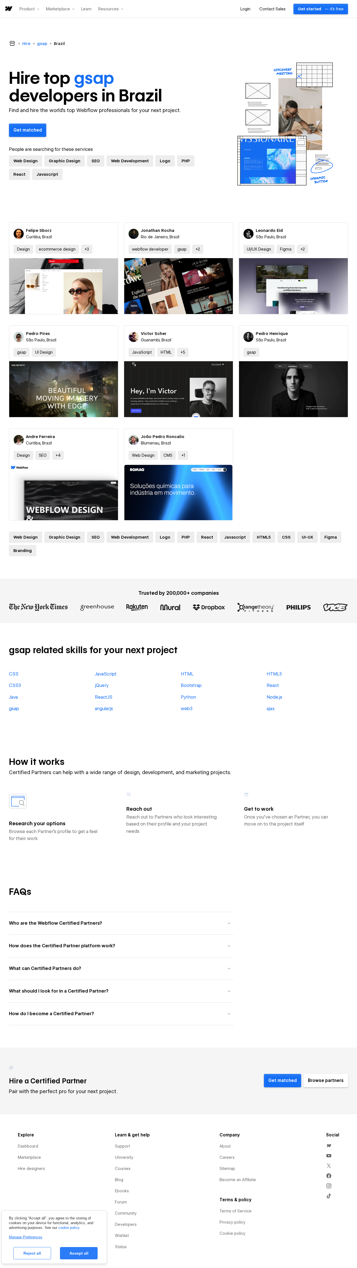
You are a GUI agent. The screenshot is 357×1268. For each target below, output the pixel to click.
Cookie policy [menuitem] (232, 1233)
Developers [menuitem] (126, 1224)
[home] (8, 9)
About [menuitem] (225, 1146)
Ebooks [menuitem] (122, 1191)
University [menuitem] (124, 1157)
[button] (29, 9)
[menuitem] (329, 1145)
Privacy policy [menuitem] (232, 1222)
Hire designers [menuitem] (31, 1168)
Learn (86, 9)
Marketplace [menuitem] (29, 1157)
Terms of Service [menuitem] (235, 1211)
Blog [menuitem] (119, 1179)
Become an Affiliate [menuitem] (237, 1179)
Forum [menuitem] (121, 1202)
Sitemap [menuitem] (227, 1168)
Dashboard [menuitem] (28, 1146)
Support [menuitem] (122, 1146)
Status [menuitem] (121, 1247)
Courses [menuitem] (123, 1168)
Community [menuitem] (126, 1213)
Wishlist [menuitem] (122, 1235)
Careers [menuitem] (227, 1157)
